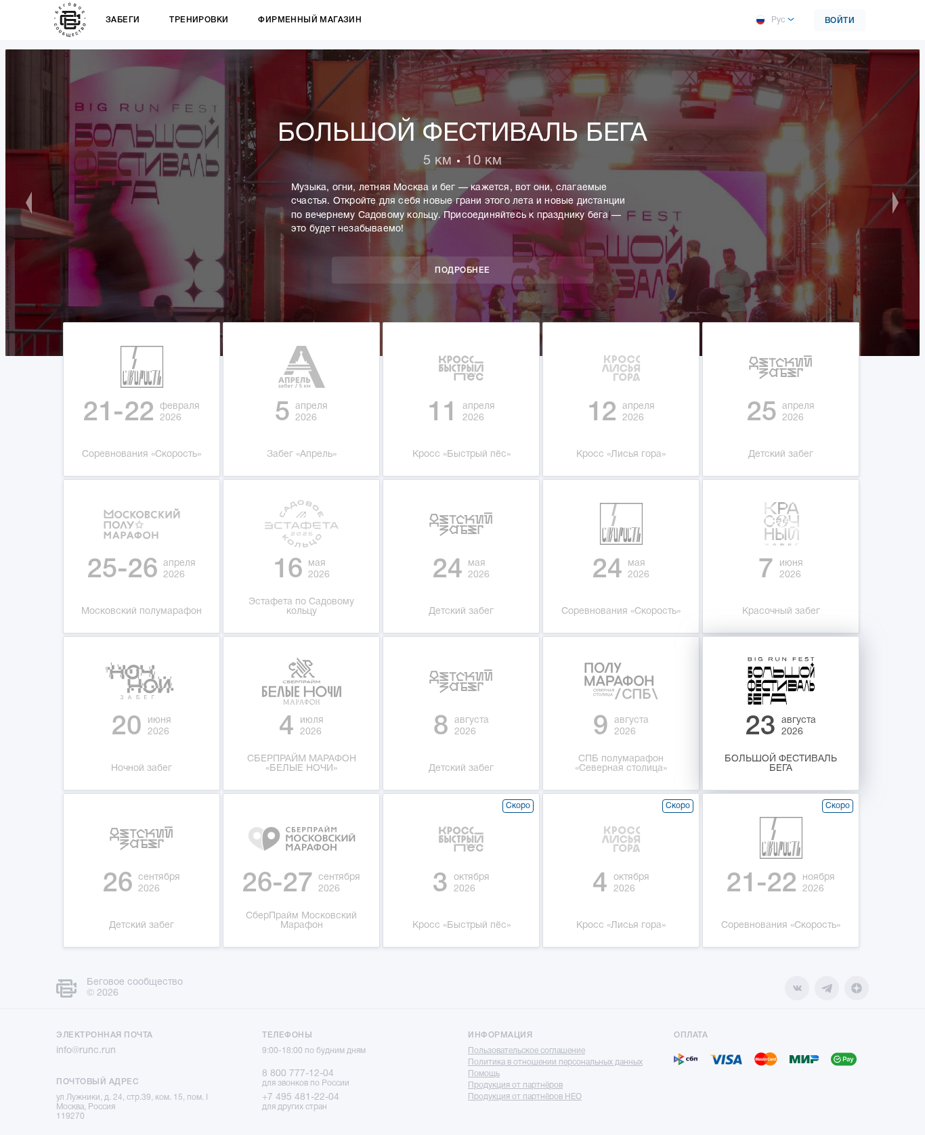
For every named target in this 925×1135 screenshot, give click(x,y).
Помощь (484, 1073)
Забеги (122, 20)
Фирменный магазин (310, 20)
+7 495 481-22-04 (300, 1097)
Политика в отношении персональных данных (555, 1062)
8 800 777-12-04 (298, 1073)
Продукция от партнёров (515, 1085)
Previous (35, 203)
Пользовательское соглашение (526, 1050)
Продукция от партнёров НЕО (525, 1096)
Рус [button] (778, 20)
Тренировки (198, 20)
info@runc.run (86, 1050)
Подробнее (462, 270)
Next (889, 203)
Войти (840, 20)
